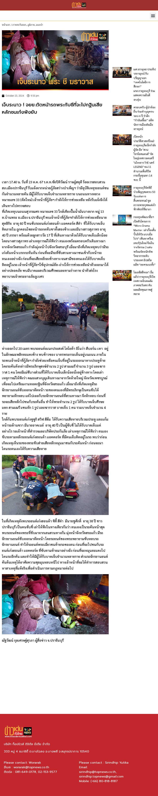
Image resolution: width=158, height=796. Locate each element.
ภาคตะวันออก (19, 24)
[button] (153, 16)
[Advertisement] (55, 147)
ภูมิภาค (31, 24)
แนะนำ (39, 24)
